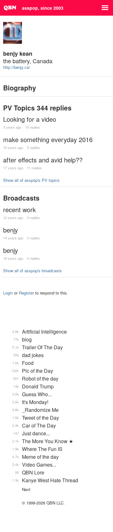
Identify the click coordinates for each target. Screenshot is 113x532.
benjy (10, 229)
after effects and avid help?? (43, 159)
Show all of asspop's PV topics (31, 180)
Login (8, 293)
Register (26, 293)
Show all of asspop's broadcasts (32, 271)
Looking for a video (29, 119)
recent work (19, 209)
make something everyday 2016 (48, 139)
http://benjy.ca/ (16, 67)
